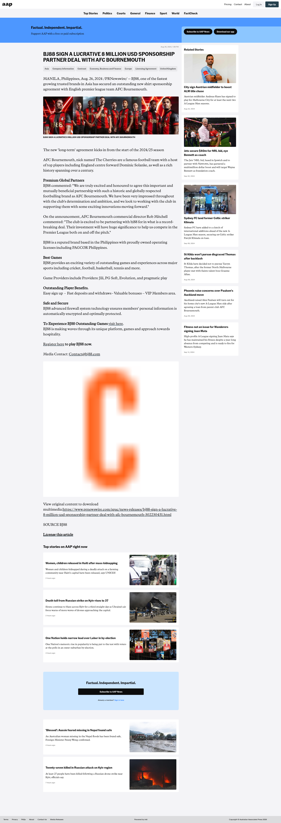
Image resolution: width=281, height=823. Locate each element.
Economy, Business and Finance (105, 68)
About (247, 4)
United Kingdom (168, 68)
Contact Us (42, 819)
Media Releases (56, 819)
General (135, 13)
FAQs (23, 819)
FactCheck (191, 13)
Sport (163, 13)
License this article (58, 534)
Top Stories (90, 13)
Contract (82, 68)
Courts (121, 13)
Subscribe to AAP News (198, 31)
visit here (115, 323)
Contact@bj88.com (84, 354)
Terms (6, 819)
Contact (238, 4)
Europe (128, 68)
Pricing (228, 4)
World (175, 13)
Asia (47, 68)
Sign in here (119, 700)
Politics (107, 13)
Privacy (15, 819)
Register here (53, 344)
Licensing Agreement (146, 68)
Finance (150, 13)
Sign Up (272, 4)
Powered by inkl (140, 819)
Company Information (63, 68)
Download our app (225, 31)
